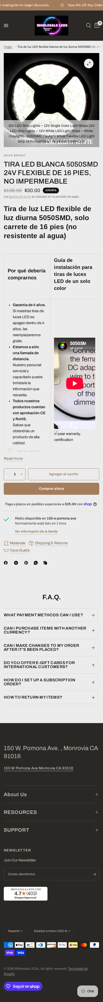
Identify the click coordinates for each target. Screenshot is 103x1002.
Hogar (8, 47)
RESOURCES (20, 812)
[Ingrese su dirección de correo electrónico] (94, 874)
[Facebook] (7, 563)
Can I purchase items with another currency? (45, 630)
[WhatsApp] (37, 563)
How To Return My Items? (33, 697)
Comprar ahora (51, 488)
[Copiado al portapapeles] (46, 563)
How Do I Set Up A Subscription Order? (40, 682)
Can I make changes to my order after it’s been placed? (41, 647)
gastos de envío (20, 196)
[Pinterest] (27, 563)
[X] (17, 563)
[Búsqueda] (88, 26)
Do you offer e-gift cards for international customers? (39, 665)
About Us (15, 794)
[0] (96, 26)
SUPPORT (16, 830)
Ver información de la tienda (36, 531)
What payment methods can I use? (43, 615)
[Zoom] (89, 63)
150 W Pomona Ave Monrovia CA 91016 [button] (38, 768)
